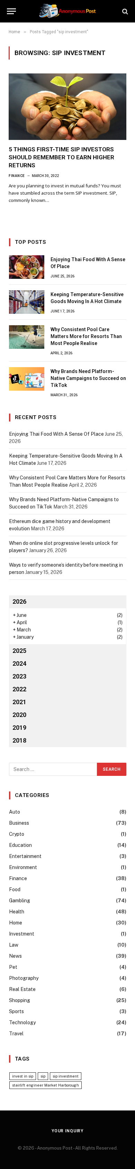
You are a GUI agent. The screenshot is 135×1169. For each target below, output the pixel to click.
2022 (19, 689)
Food (14, 889)
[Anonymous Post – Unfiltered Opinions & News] (67, 11)
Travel (16, 1033)
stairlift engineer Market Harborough (45, 1085)
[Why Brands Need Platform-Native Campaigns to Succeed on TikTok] (26, 379)
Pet (13, 967)
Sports (16, 1011)
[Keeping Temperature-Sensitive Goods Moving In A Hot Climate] (26, 302)
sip (42, 1076)
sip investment (66, 1076)
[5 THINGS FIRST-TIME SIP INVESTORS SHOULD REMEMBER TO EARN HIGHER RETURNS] (67, 106)
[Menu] (11, 11)
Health (16, 911)
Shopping (19, 1000)
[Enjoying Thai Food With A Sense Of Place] (26, 267)
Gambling (19, 900)
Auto (14, 812)
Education (20, 845)
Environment (23, 867)
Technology (22, 1022)
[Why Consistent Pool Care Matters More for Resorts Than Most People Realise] (26, 337)
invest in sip (22, 1076)
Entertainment (25, 856)
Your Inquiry (67, 1130)
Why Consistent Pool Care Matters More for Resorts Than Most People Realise (86, 336)
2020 (19, 714)
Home (15, 923)
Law (13, 945)
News (15, 956)
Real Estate (22, 989)
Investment (21, 934)
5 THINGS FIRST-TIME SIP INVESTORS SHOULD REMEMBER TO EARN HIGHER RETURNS (61, 157)
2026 (19, 601)
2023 (19, 676)
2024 (19, 663)
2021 (19, 702)
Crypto (16, 834)
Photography (23, 978)
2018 (19, 740)
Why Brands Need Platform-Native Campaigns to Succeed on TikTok (88, 378)
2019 (19, 727)
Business (19, 823)
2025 (19, 650)
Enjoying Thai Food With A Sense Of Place (56, 434)
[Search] (124, 11)
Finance (18, 878)
